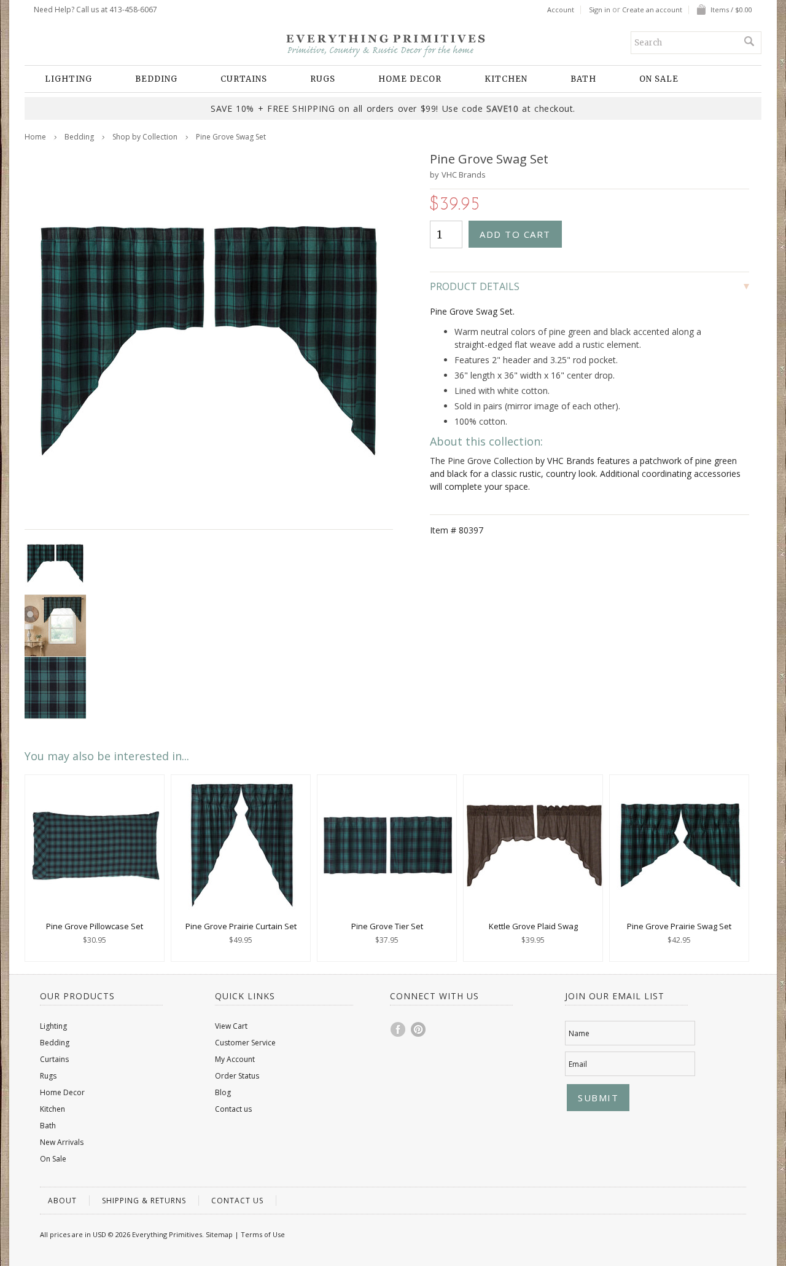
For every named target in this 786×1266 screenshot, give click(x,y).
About (62, 1200)
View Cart (231, 1026)
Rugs (322, 79)
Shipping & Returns (144, 1200)
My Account (235, 1059)
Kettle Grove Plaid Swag (533, 926)
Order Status (237, 1076)
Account (560, 10)
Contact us (233, 1109)
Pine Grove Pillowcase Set (94, 926)
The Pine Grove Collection (481, 460)
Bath (583, 79)
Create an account (652, 10)
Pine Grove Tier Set (387, 926)
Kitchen (505, 79)
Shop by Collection (144, 137)
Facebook (398, 1029)
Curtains (243, 79)
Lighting (68, 79)
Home (35, 137)
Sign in (599, 10)
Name (579, 1033)
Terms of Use (263, 1234)
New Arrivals (62, 1142)
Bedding (156, 79)
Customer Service (245, 1042)
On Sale (659, 79)
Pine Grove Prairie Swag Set (679, 926)
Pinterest (418, 1029)
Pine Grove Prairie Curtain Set (241, 926)
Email (578, 1064)
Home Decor (410, 79)
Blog (223, 1092)
